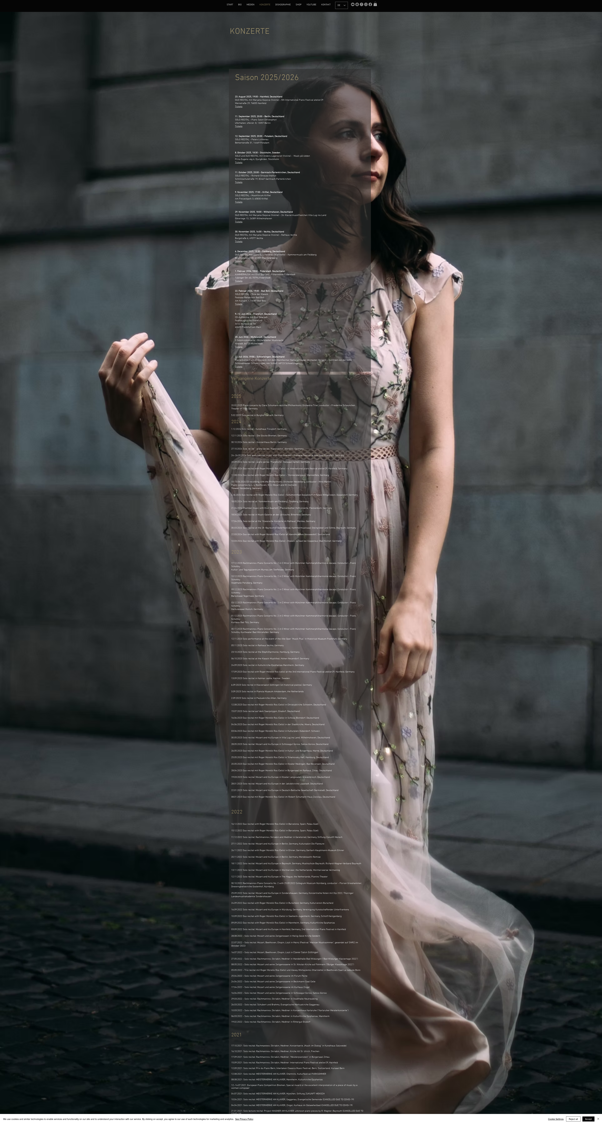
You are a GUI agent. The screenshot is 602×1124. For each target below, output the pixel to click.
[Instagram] (366, 4)
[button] (375, 4)
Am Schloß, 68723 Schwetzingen (283, 363)
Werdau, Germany (305, 521)
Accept (588, 1119)
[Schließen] (598, 1118)
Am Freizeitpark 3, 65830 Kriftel (251, 198)
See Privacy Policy (244, 1119)
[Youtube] (352, 4)
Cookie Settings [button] (556, 1119)
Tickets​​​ (238, 221)
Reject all (573, 1119)
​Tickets (238, 106)
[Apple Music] (361, 4)
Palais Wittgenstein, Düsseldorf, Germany (337, 495)
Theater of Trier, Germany (244, 408)
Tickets (238, 126)
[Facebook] (370, 4)
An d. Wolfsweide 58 (245, 324)
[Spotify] (357, 4)
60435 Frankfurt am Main (248, 327)
